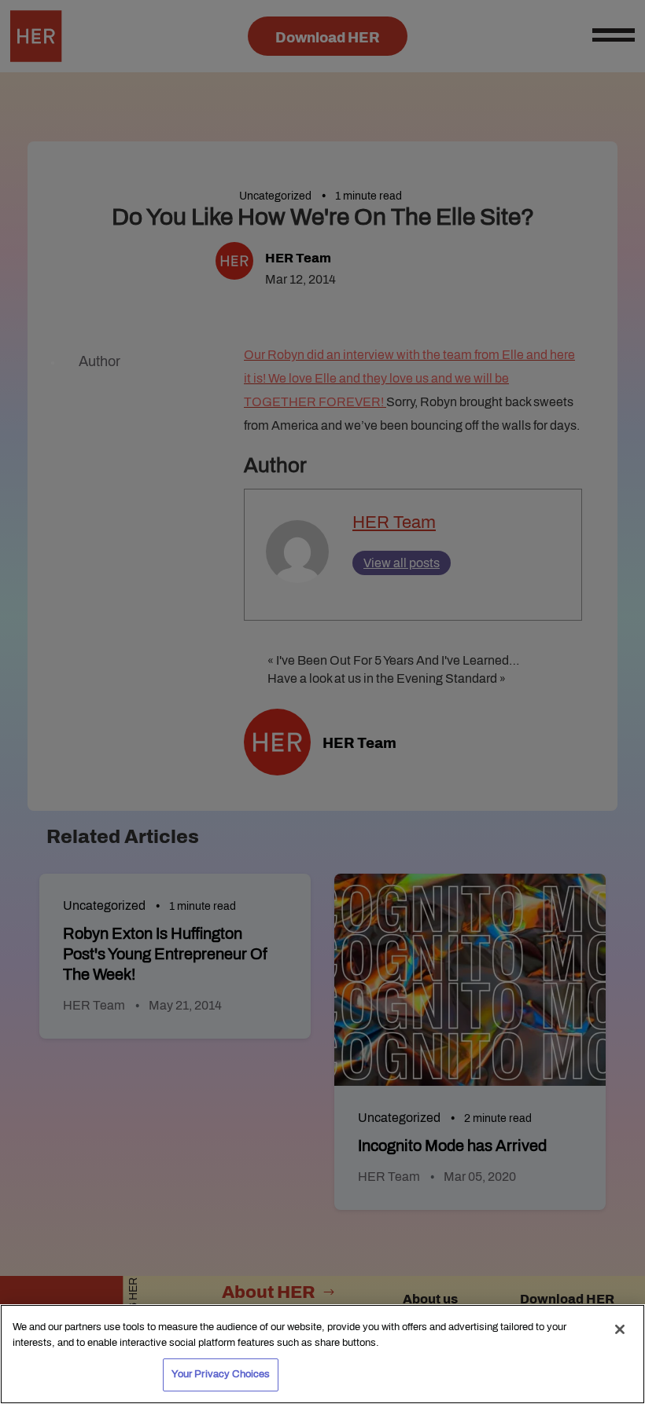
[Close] (620, 1329)
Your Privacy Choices (221, 1374)
